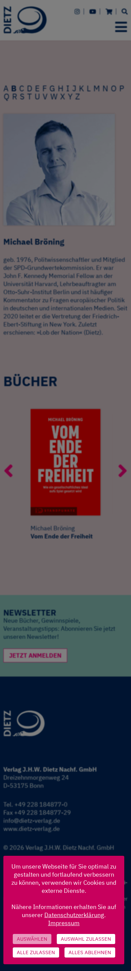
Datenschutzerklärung (74, 915)
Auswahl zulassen (86, 939)
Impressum (64, 923)
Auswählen (32, 939)
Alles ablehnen (90, 952)
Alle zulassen (36, 952)
